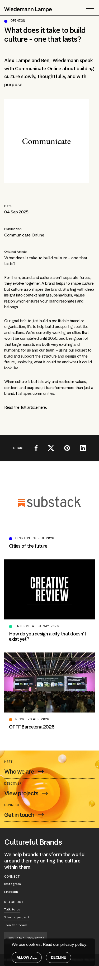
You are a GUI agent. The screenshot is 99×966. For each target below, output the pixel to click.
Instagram (12, 884)
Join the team (15, 925)
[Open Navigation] (86, 10)
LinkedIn (11, 892)
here (42, 407)
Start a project (16, 917)
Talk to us (12, 909)
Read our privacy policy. (65, 944)
